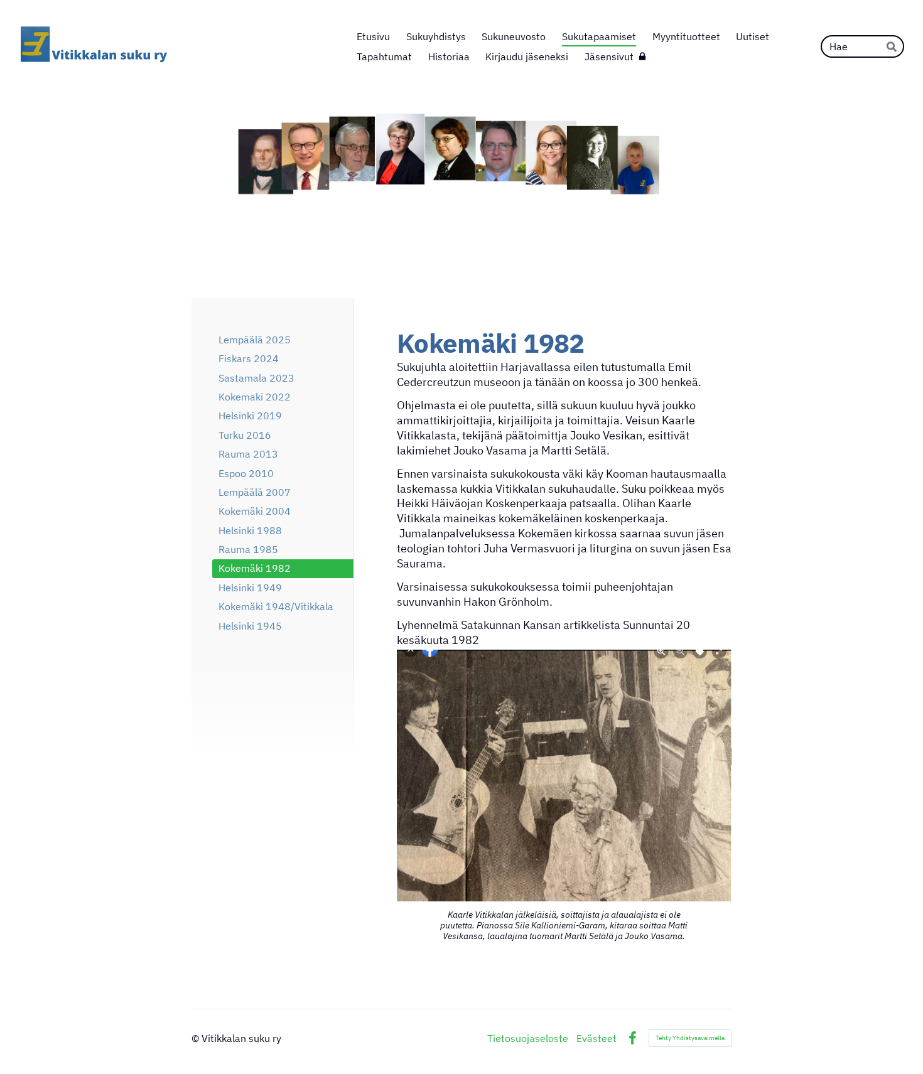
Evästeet (596, 1038)
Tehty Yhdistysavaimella (690, 1038)
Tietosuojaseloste (527, 1038)
